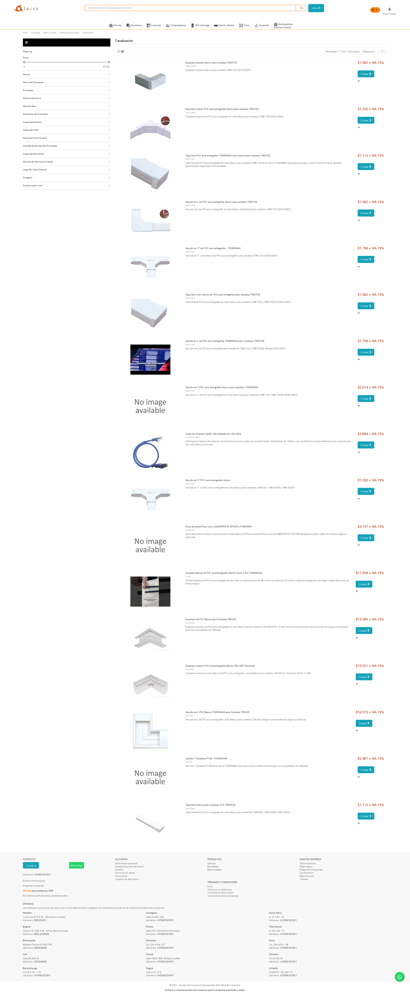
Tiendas (304, 879)
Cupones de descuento (127, 879)
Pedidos (119, 869)
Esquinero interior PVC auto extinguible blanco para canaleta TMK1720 (222, 109)
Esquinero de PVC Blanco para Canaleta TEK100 (210, 619)
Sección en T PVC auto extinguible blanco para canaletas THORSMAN (221, 387)
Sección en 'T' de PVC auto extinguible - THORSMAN (212, 248)
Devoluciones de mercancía (129, 866)
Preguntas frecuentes (311, 869)
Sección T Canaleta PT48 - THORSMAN (206, 758)
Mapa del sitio (307, 876)
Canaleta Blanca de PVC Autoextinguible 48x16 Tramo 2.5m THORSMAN (223, 573)
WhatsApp (76, 865)
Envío (210, 886)
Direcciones (121, 876)
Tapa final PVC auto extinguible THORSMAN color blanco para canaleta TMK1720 (228, 155)
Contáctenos (306, 873)
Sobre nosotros (308, 863)
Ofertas (211, 863)
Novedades (213, 866)
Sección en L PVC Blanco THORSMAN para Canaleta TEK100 (217, 712)
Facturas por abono (125, 873)
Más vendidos (214, 869)
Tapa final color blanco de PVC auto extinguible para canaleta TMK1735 (222, 294)
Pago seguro (306, 866)
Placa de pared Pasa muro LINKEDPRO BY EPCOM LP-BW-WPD (218, 526)
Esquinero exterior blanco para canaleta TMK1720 (211, 62)
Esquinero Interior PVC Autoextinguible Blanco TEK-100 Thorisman (220, 665)
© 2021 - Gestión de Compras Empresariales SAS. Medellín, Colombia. (205, 985)
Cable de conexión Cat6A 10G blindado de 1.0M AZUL (213, 434)
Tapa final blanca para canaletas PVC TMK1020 (210, 805)
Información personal (126, 863)
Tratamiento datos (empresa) (222, 896)
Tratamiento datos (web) (220, 892)
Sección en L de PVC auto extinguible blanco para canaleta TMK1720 (221, 202)
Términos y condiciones (219, 889)
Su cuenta (121, 859)
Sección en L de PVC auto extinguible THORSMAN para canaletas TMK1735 (224, 341)
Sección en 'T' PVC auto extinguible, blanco (207, 480)
